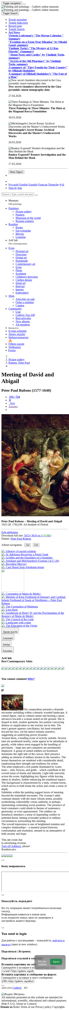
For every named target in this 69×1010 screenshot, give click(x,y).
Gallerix (17, 987)
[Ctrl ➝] (21, 593)
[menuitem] (61, 184)
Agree (56, 961)
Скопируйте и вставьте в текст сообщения (26, 977)
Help (4, 1003)
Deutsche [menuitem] (53, 184)
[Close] (36, 195)
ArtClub (17, 242)
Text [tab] (12, 403)
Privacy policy (43, 1006)
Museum (15, 202)
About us (21, 1003)
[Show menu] (24, 4)
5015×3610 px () (37, 535)
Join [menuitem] (19, 187)
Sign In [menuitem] (12, 187)
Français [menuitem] (43, 184)
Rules (16, 1006)
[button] (17, 19)
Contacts (32, 1003)
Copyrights (58, 1006)
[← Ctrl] (22, 567)
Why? (31, 678)
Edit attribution (9, 532)
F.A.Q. (12, 1003)
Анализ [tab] (13, 406)
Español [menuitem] (33, 184)
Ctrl (27, 545)
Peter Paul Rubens (21, 538)
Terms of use (27, 1006)
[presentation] (38, 409)
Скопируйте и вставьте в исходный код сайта (28, 967)
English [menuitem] (23, 184)
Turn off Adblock (11, 846)
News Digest (16, 172)
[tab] (14, 396)
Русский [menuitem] (13, 184)
